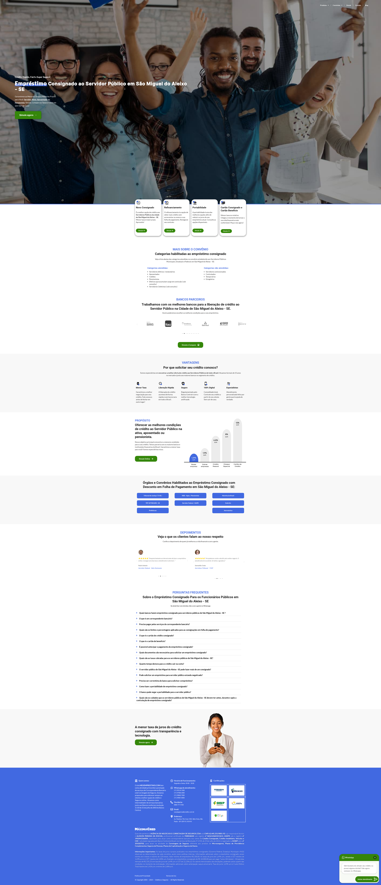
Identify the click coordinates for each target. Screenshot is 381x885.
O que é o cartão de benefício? (152, 641)
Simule (348, 5)
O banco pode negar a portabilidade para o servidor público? (165, 692)
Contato (358, 5)
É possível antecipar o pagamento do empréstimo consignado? (166, 647)
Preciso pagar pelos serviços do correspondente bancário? (164, 624)
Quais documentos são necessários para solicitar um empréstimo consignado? (173, 652)
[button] (137, 324)
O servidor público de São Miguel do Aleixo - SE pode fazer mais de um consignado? (175, 669)
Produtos (323, 5)
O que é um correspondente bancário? (155, 618)
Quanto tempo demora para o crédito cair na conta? (161, 664)
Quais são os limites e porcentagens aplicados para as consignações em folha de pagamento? (179, 630)
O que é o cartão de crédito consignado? (156, 635)
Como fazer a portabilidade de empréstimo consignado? (163, 686)
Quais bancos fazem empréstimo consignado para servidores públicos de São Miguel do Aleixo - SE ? (182, 613)
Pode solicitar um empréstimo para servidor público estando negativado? (171, 675)
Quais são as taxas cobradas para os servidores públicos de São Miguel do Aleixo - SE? (176, 658)
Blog (366, 5)
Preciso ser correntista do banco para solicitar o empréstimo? (166, 681)
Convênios (336, 5)
